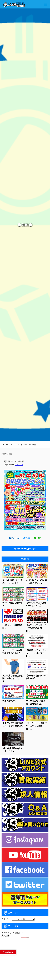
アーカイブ (7, 933)
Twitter (28, 538)
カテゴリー (7, 919)
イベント (19, 464)
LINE (38, 538)
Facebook (16, 538)
